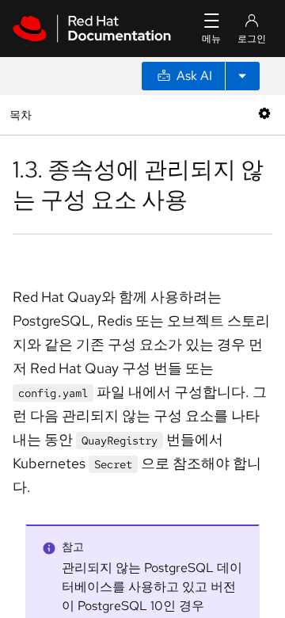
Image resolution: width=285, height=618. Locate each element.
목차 (22, 114)
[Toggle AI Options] (242, 76)
